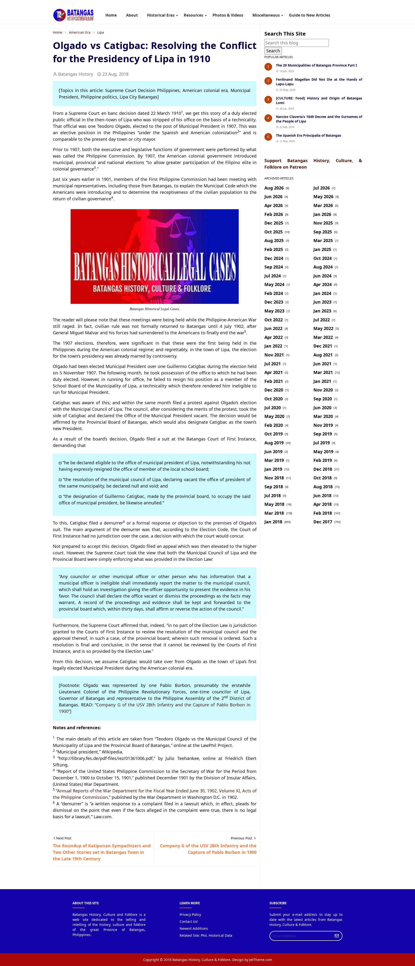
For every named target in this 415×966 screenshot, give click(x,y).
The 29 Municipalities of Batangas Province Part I (316, 65)
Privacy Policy (190, 914)
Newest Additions (194, 928)
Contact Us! (189, 921)
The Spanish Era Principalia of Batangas (308, 135)
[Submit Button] (336, 935)
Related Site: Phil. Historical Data (206, 935)
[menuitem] (111, 15)
